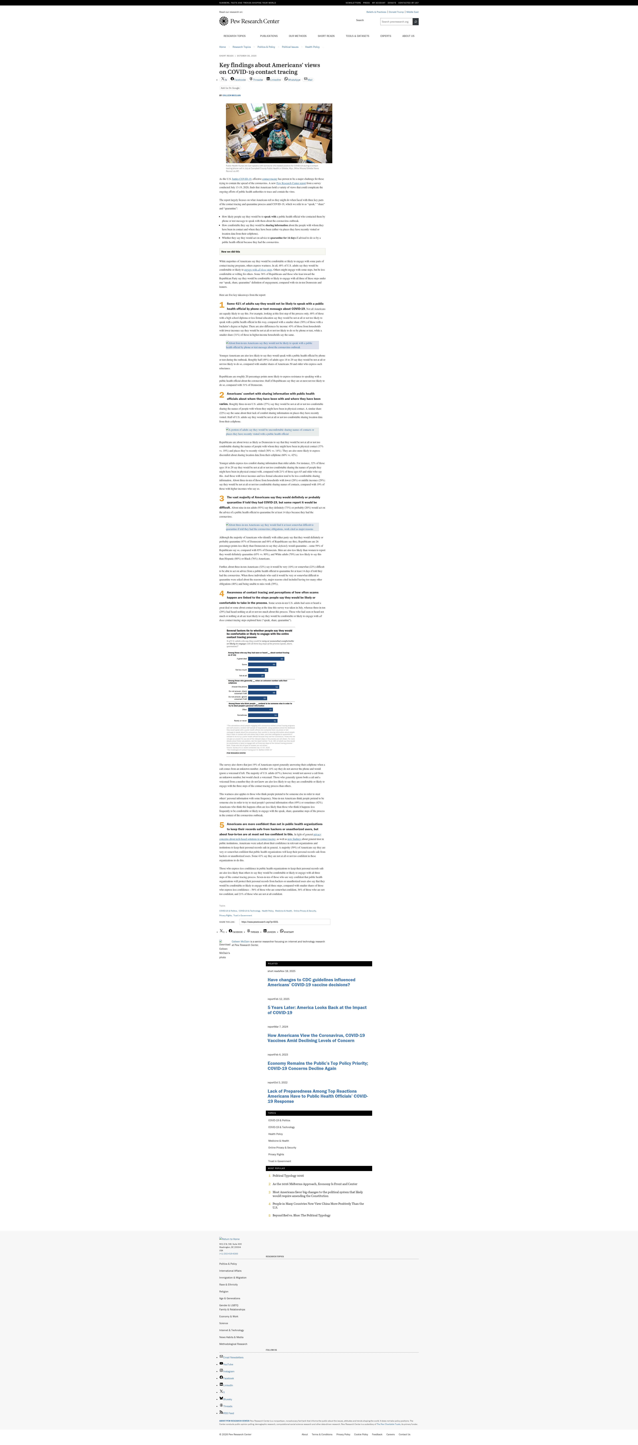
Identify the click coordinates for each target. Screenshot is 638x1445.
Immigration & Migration (233, 1277)
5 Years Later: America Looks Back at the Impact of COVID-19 (317, 1010)
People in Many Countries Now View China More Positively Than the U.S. (318, 1205)
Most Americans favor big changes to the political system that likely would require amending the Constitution (318, 1194)
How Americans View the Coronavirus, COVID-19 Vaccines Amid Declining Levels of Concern (316, 1037)
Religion (223, 1291)
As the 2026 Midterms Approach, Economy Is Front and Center (315, 1184)
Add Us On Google (230, 87)
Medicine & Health (283, 910)
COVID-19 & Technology (249, 910)
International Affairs (230, 1270)
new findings (294, 839)
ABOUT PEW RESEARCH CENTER (234, 1420)
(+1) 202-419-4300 (228, 1253)
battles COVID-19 (241, 178)
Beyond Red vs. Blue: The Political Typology (301, 1215)
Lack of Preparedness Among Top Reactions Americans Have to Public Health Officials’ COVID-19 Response (318, 1096)
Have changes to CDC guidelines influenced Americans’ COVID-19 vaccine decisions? (311, 982)
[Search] (416, 21)
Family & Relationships (232, 1309)
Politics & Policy (228, 1263)
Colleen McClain (231, 95)
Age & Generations (229, 1298)
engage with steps (258, 269)
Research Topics (235, 36)
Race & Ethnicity (228, 1284)
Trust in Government (242, 915)
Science (223, 1323)
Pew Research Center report (291, 183)
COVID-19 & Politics (228, 910)
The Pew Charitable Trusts (388, 1424)
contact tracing (269, 178)
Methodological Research (233, 1344)
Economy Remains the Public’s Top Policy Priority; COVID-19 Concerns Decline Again (318, 1065)
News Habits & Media (231, 1337)
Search (360, 20)
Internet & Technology (231, 1330)
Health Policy (267, 910)
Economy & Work (228, 1316)
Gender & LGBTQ (228, 1305)
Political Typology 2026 (288, 1176)
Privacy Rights (225, 915)
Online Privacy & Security (305, 910)
